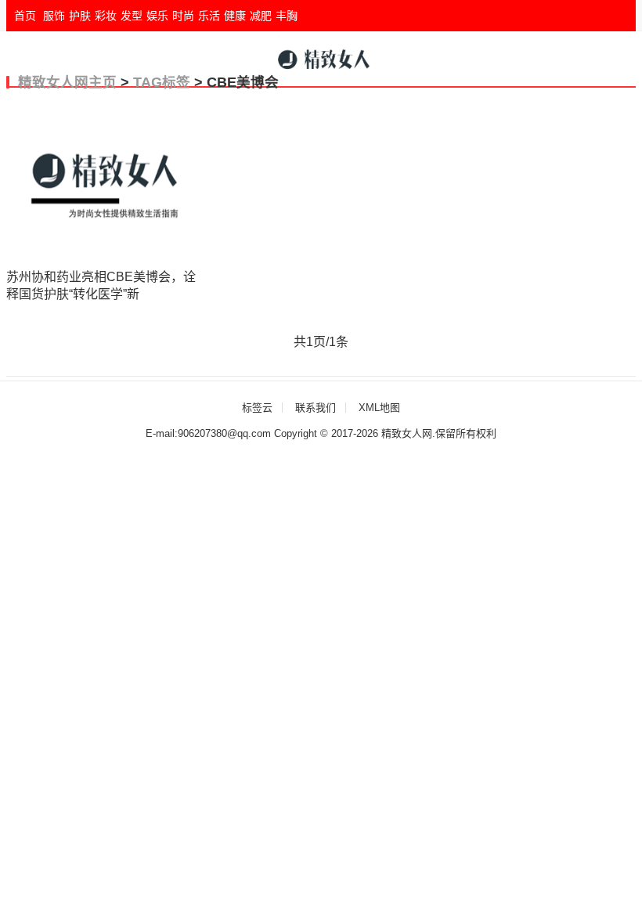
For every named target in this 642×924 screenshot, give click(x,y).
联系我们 (315, 407)
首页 (25, 15)
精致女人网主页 (67, 82)
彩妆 (106, 15)
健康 (235, 15)
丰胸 (287, 15)
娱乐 (157, 15)
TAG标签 (161, 82)
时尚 (183, 15)
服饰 (54, 15)
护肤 (80, 15)
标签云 (257, 407)
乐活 (209, 15)
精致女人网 (406, 433)
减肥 (261, 15)
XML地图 (379, 407)
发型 (131, 15)
